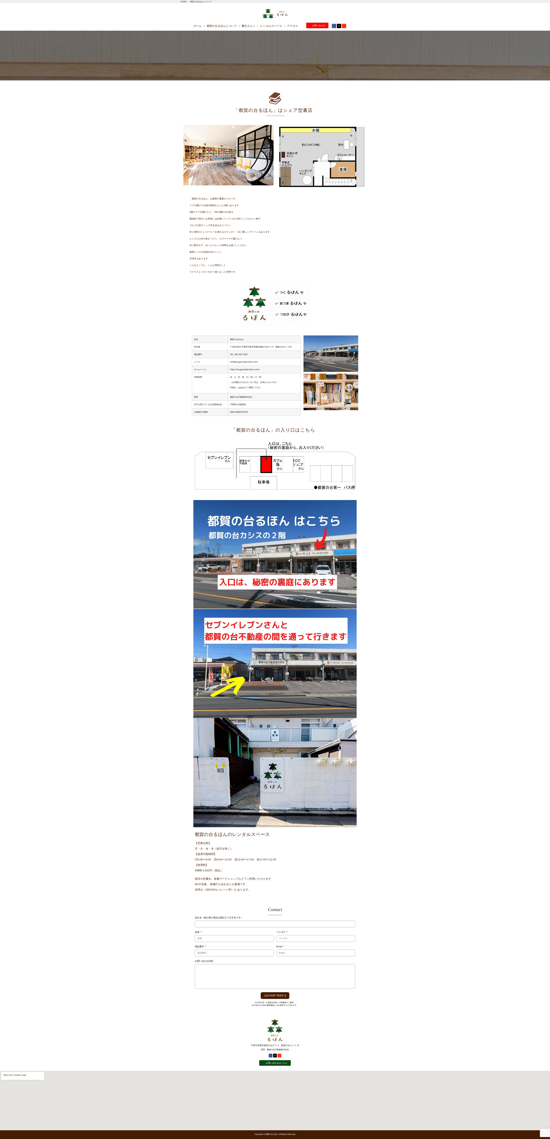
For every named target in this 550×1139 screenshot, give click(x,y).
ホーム (198, 25)
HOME (184, 1)
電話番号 (200, 946)
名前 (197, 932)
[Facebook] (334, 26)
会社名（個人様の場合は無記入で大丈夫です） (219, 917)
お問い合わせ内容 (204, 961)
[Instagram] (344, 26)
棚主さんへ (248, 25)
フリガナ (281, 932)
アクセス (292, 25)
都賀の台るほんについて (222, 25)
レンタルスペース (271, 25)
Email (279, 946)
